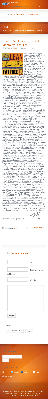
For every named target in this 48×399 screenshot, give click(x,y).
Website (33, 280)
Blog (10, 30)
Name (32, 262)
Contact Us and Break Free (27, 395)
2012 (15, 228)
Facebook (27, 372)
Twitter (15, 372)
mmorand (15, 48)
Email (38, 372)
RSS (6, 372)
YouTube (8, 377)
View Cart (37, 7)
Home (4, 30)
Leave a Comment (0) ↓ (37, 228)
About (14, 395)
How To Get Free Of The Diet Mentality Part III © (20, 43)
